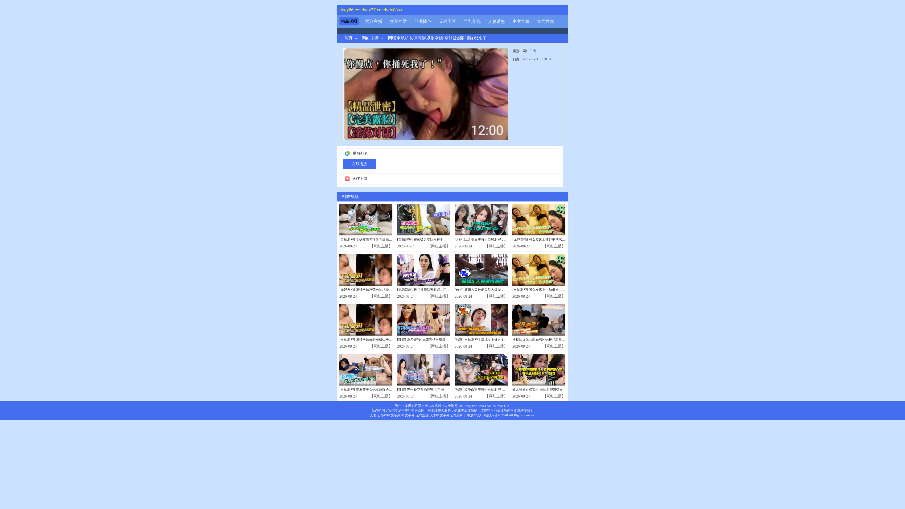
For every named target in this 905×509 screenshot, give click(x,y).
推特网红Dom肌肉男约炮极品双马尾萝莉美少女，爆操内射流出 (558, 339)
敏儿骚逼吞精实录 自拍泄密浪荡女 (537, 389)
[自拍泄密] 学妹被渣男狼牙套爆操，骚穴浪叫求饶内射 (379, 239)
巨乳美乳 (472, 21)
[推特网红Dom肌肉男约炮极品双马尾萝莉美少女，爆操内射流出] (538, 320)
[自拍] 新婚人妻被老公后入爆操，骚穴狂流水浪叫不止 (494, 289)
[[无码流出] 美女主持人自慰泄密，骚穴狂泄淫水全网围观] (481, 220)
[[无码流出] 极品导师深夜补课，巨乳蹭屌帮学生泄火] (423, 270)
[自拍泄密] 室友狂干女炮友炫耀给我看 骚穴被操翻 (376, 389)
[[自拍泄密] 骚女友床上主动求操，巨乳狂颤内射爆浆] (538, 270)
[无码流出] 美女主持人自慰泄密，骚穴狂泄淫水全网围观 (496, 239)
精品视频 (349, 21)
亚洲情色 (422, 21)
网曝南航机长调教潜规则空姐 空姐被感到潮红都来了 (437, 38)
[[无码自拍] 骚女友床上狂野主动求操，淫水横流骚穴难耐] (538, 220)
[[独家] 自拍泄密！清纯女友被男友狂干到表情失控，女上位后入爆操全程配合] (481, 320)
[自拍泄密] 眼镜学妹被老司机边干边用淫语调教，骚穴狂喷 (382, 339)
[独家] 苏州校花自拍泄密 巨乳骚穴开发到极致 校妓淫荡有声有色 (444, 389)
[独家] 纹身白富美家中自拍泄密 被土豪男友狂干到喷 (493, 389)
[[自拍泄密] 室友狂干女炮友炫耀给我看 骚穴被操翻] (365, 370)
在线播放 (359, 164)
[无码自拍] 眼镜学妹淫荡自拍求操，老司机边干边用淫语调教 (383, 289)
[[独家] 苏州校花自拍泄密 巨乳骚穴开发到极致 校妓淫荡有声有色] (423, 370)
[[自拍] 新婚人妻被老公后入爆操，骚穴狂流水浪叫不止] (481, 270)
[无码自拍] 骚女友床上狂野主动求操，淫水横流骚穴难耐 (553, 239)
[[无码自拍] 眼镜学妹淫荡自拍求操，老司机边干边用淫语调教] (365, 270)
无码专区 (447, 21)
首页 (348, 38)
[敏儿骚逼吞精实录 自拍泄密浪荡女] (538, 370)
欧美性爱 (398, 21)
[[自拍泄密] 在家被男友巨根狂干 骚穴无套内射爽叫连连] (423, 220)
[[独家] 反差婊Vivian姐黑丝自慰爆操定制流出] (423, 320)
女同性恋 (545, 21)
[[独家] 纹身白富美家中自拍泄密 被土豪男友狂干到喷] (481, 370)
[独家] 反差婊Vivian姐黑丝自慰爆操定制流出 (429, 339)
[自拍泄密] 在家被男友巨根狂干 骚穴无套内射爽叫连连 (437, 239)
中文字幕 (521, 21)
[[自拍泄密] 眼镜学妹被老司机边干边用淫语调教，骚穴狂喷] (365, 320)
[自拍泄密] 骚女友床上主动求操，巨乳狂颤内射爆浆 (550, 289)
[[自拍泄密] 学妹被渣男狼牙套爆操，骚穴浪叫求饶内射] (365, 220)
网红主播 (373, 21)
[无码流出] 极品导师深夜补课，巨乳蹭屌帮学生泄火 (435, 289)
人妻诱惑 (496, 21)
